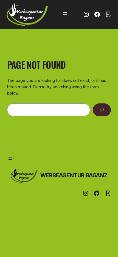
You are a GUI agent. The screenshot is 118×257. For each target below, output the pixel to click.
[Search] (102, 109)
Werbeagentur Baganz (73, 175)
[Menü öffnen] (65, 14)
